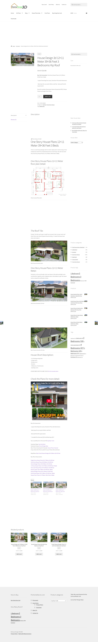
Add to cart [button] (19, 554)
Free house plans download (78, 247)
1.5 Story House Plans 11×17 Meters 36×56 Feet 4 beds (44, 466)
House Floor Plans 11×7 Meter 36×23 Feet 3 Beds (42, 475)
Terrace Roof (75, 259)
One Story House (50, 104)
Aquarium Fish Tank (79, 355)
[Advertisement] (49, 33)
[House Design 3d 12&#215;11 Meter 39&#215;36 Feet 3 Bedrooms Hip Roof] (36, 485)
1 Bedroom (75, 273)
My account (44, 4)
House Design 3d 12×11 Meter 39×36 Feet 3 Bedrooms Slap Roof (61, 490)
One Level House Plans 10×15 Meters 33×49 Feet (42, 467)
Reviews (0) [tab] (13, 119)
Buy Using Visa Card (57, 13)
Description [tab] (14, 115)
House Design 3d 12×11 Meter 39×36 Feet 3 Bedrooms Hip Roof (36, 490)
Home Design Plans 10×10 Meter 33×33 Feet (41, 464)
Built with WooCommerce (25, 633)
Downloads (13, 18)
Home (12, 13)
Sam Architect (42, 444)
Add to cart (48, 96)
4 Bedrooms (82, 280)
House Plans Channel (53, 448)
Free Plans (47, 13)
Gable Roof (74, 249)
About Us (58, 4)
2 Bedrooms (79, 338)
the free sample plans (53, 371)
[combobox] (59, 601)
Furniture (74, 357)
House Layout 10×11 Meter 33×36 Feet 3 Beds (42, 469)
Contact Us (64, 4)
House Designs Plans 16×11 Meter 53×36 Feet (42, 471)
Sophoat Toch (50, 440)
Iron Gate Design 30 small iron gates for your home (79, 127)
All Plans (18, 13)
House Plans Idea (36, 13)
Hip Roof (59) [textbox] (58, 600)
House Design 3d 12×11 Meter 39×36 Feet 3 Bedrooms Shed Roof (48, 490)
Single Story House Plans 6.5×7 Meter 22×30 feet (42, 460)
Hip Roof (18, 46)
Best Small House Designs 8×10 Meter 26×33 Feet (48, 453)
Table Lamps (80, 357)
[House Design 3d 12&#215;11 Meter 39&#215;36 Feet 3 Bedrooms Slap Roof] (61, 485)
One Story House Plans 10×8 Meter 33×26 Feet (42, 462)
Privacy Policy (39, 604)
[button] (32, 55)
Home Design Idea (43, 446)
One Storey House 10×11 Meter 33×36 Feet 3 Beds (43, 473)
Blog (26, 13)
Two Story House (76, 262)
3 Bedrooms (42, 106)
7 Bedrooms (82, 353)
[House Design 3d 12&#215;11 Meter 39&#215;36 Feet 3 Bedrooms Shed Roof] (48, 485)
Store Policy (51, 4)
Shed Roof (74, 257)
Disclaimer (39, 607)
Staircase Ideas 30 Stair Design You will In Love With (79, 123)
